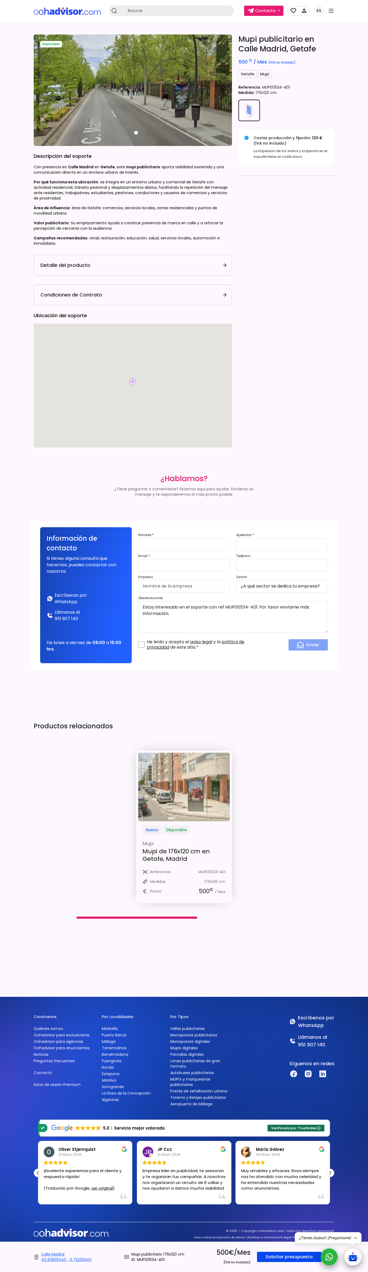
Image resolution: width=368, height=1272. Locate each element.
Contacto (43, 1072)
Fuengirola (111, 1061)
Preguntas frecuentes (54, 1061)
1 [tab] (136, 133)
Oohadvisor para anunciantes (62, 1048)
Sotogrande (113, 1086)
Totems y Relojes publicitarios (198, 1097)
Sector (241, 577)
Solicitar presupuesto (289, 1257)
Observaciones (150, 598)
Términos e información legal (268, 1237)
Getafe (247, 74)
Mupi (264, 74)
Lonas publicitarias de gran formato (195, 1063)
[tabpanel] (133, 90)
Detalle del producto (65, 265)
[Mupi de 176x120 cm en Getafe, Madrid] (184, 787)
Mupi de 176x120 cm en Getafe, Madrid (176, 855)
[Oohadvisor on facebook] (293, 1074)
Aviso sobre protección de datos (219, 1237)
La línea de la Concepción (126, 1093)
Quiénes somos (48, 1028)
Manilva (109, 1080)
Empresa (145, 577)
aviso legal (201, 642)
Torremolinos (114, 1048)
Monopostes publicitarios (193, 1035)
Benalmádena (115, 1054)
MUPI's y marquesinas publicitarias (190, 1082)
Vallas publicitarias (187, 1028)
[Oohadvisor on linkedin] (322, 1074)
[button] (330, 1173)
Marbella (110, 1028)
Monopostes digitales (190, 1041)
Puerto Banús (114, 1035)
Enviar (312, 645)
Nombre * (146, 535)
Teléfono (243, 556)
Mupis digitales (184, 1048)
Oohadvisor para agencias (58, 1041)
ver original (102, 1188)
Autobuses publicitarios (192, 1072)
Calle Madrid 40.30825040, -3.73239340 (66, 1257)
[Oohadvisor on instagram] (308, 1074)
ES (319, 11)
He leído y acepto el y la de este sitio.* (195, 644)
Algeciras (110, 1099)
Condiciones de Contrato (71, 294)
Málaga (109, 1041)
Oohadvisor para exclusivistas (61, 1035)
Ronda (108, 1067)
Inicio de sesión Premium (57, 1084)
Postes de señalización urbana (198, 1091)
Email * (144, 556)
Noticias (41, 1054)
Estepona (110, 1074)
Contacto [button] (265, 11)
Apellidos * (245, 535)
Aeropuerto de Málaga (191, 1104)
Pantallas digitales (187, 1054)
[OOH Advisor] (67, 11)
